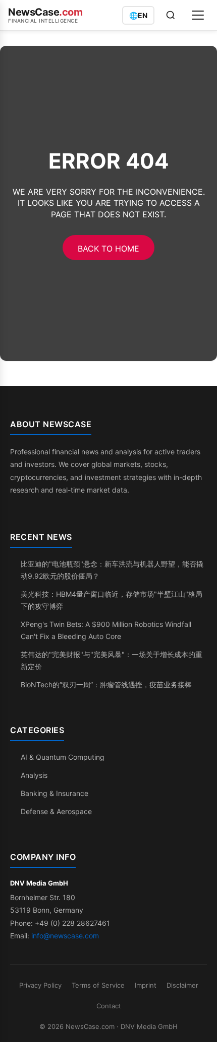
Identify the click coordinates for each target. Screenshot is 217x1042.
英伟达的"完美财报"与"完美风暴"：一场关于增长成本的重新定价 (111, 660)
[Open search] (170, 15)
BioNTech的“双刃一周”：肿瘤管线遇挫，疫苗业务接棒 (106, 684)
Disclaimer (182, 985)
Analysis (34, 775)
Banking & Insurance (54, 793)
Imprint (145, 985)
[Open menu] (198, 15)
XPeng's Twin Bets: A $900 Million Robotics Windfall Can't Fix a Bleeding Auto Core (106, 630)
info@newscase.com (65, 935)
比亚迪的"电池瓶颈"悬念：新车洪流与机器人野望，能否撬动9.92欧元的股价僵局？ (112, 569)
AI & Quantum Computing (62, 757)
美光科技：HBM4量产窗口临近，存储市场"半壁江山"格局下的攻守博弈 (111, 600)
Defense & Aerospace (56, 811)
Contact (108, 1006)
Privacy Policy (40, 985)
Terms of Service (98, 985)
